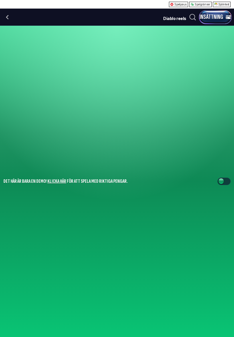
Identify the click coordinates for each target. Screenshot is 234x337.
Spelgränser (202, 4)
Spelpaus (180, 4)
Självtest (223, 4)
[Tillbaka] (7, 17)
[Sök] (192, 17)
